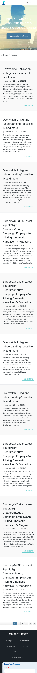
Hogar (5, 55)
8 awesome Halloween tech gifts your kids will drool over (17, 73)
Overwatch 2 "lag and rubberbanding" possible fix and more (18, 123)
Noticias (14, 55)
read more (28, 105)
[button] (23, 3)
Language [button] (32, 3)
